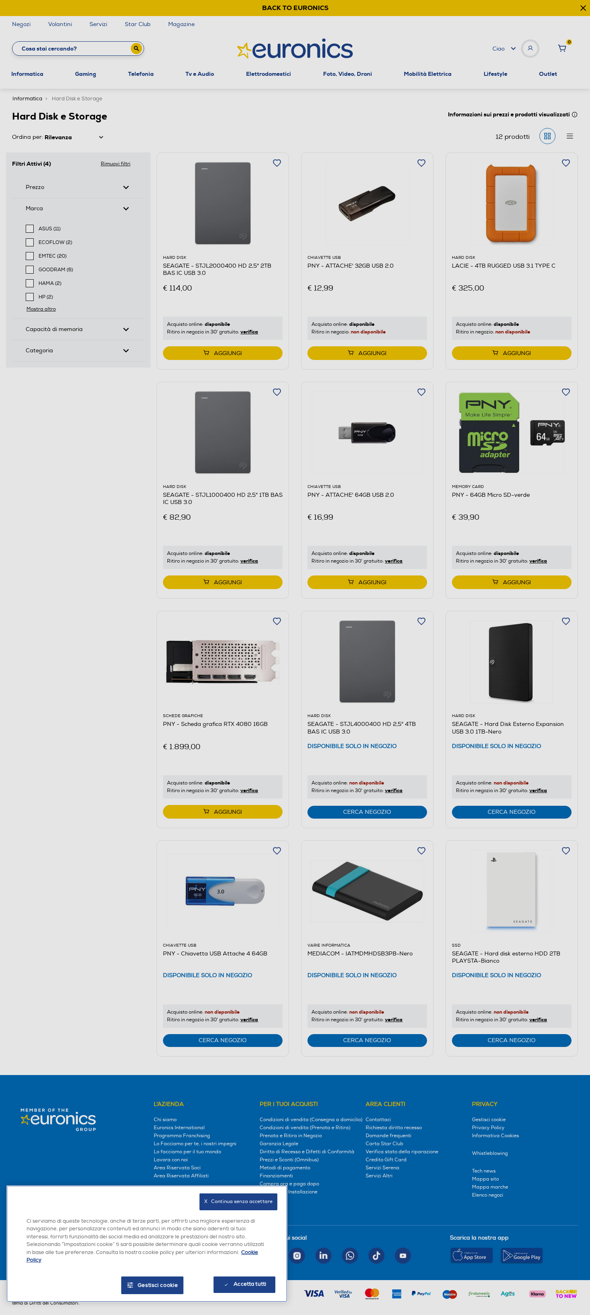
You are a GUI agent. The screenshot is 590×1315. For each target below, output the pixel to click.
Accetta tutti (250, 1284)
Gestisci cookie (158, 1285)
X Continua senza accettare (238, 1202)
